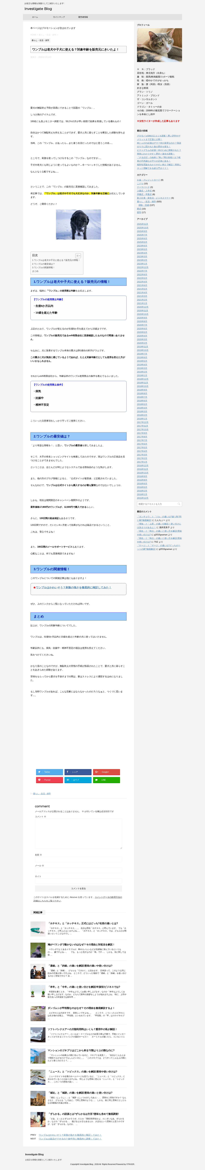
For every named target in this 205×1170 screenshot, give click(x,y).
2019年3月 (142, 368)
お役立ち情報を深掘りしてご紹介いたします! (43, 1160)
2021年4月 (142, 292)
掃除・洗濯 (144, 205)
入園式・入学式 (144, 191)
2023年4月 (142, 253)
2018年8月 (142, 393)
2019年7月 (142, 354)
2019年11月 (142, 346)
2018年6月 (142, 400)
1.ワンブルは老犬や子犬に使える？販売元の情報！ (56, 260)
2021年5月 (142, 289)
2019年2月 (142, 372)
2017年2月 (142, 458)
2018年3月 (142, 411)
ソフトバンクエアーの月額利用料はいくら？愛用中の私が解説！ (82, 1029)
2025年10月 (142, 227)
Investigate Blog (38, 9)
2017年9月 (142, 433)
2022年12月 (142, 267)
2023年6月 (142, 245)
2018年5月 (142, 404)
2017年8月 (142, 437)
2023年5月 (142, 249)
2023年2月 (142, 260)
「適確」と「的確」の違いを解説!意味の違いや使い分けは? (80, 965)
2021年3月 (142, 296)
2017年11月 (142, 426)
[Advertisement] (78, 81)
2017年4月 (142, 451)
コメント (40, 816)
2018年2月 (142, 415)
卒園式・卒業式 (144, 194)
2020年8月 (142, 321)
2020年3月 (142, 339)
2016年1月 (142, 494)
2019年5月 (142, 361)
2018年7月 (142, 397)
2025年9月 (142, 231)
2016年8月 (142, 480)
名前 (38, 855)
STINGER (130, 1164)
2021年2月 (142, 300)
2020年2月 (142, 343)
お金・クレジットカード (148, 180)
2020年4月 (142, 336)
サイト (38, 876)
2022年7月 (142, 271)
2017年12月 (142, 422)
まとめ (35, 271)
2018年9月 (142, 390)
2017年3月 (142, 455)
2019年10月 (142, 350)
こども (140, 183)
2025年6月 (142, 238)
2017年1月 (142, 462)
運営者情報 (83, 17)
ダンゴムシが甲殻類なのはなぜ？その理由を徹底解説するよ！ (81, 1008)
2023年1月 (142, 264)
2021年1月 (142, 303)
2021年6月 (142, 285)
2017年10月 (142, 429)
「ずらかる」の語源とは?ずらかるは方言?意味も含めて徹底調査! (83, 1114)
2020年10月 (142, 314)
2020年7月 (142, 325)
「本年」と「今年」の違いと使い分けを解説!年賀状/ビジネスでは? (84, 987)
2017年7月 (142, 440)
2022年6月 (142, 274)
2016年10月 (142, 473)
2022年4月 (142, 282)
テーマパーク (143, 187)
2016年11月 (142, 469)
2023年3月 (142, 256)
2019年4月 (142, 364)
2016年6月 (142, 483)
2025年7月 (142, 235)
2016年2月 (142, 491)
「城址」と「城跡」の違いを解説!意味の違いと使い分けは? (80, 1092)
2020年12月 (142, 307)
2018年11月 (142, 382)
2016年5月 (142, 487)
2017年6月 (142, 444)
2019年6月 (142, 357)
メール (39, 865)
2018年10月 (142, 386)
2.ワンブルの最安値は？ (43, 264)
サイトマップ (59, 17)
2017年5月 (142, 447)
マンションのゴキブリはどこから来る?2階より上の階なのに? (81, 1050)
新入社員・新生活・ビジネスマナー (154, 198)
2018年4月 (142, 408)
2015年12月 (142, 498)
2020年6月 (142, 328)
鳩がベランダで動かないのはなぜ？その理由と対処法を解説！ (81, 944)
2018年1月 (142, 418)
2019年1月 (142, 375)
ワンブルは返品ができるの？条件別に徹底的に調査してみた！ (70, 1138)
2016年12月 (142, 465)
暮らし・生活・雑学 (42, 793)
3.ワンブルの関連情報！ (43, 267)
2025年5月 (142, 242)
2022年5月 (142, 278)
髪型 (139, 212)
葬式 (139, 209)
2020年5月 (142, 332)
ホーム (35, 17)
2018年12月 (142, 379)
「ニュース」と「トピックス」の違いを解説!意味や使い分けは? (82, 1071)
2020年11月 (142, 310)
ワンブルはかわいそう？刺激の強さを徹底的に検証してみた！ (74, 587)
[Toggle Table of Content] (76, 255)
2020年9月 (142, 318)
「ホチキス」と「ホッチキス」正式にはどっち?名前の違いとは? (83, 923)
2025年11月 (142, 224)
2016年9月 (142, 476)
